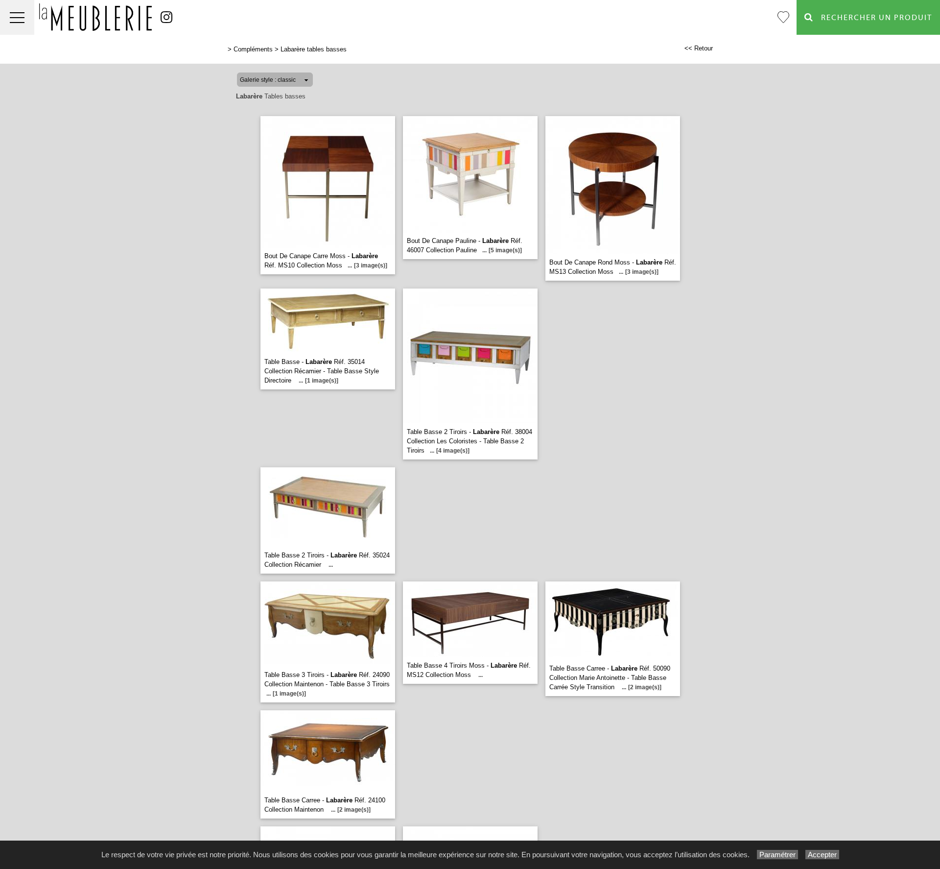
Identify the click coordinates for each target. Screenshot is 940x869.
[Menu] (17, 17)
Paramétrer (777, 854)
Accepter (822, 854)
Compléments (253, 49)
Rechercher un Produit (873, 17)
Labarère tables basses (314, 49)
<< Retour (698, 48)
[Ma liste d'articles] (783, 17)
